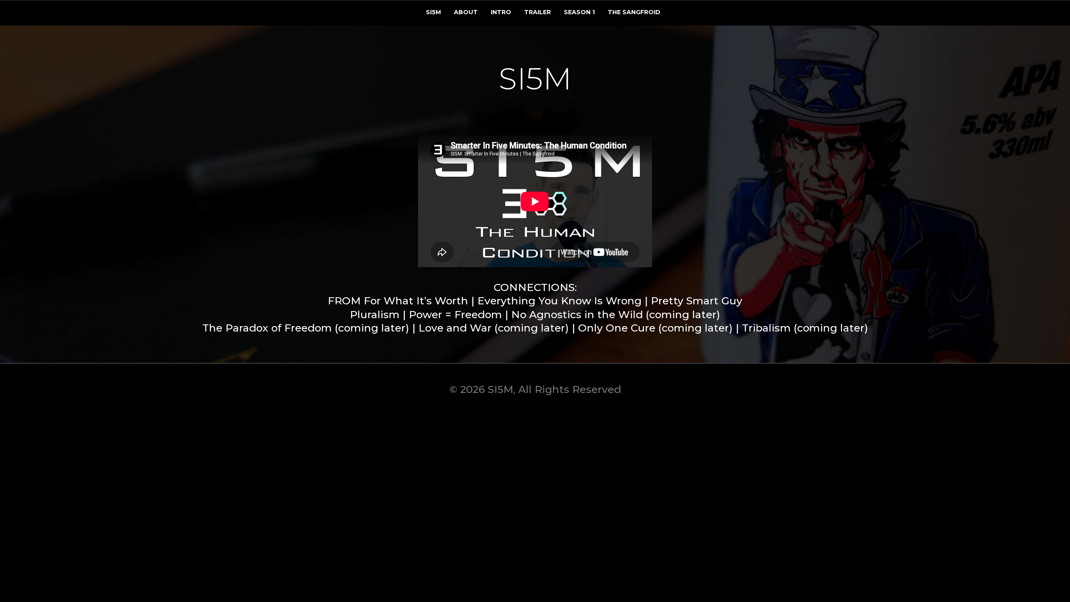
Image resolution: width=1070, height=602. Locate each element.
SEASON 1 (579, 12)
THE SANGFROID (634, 12)
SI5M (433, 12)
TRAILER (537, 12)
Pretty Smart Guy (696, 300)
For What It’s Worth (416, 300)
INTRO (501, 12)
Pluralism (375, 314)
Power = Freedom (455, 314)
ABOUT (466, 12)
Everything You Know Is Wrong (559, 300)
